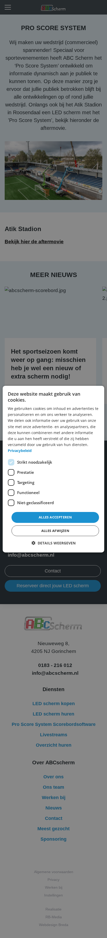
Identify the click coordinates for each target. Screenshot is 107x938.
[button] (53, 543)
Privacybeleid (20, 450)
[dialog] (53, 469)
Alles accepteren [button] (55, 517)
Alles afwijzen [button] (55, 530)
